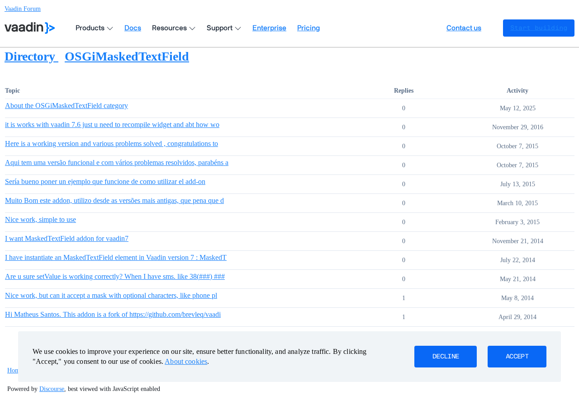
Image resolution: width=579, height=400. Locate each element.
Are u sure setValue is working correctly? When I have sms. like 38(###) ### (115, 276)
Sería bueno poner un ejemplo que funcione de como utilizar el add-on (105, 181)
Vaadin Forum (23, 8)
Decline (445, 356)
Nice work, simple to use (40, 219)
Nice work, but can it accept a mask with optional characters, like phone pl (111, 295)
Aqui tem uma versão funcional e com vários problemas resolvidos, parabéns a (116, 162)
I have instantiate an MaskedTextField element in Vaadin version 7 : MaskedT (116, 257)
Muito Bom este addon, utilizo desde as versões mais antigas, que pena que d (114, 200)
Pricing (308, 28)
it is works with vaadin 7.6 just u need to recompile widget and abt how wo (112, 124)
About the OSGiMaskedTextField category (66, 105)
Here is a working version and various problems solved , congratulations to (111, 143)
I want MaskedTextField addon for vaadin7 (66, 238)
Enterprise (269, 28)
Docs (132, 28)
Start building (538, 28)
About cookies (186, 361)
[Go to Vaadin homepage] (29, 28)
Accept (517, 356)
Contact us (463, 28)
